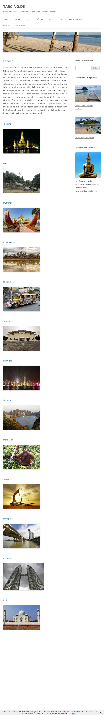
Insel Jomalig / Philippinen (84, 138)
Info (61, 19)
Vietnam (7, 400)
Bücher (40, 19)
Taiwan (6, 321)
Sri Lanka (7, 479)
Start (5, 19)
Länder (17, 19)
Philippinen (8, 281)
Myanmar (7, 203)
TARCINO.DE (14, 6)
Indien (6, 600)
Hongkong (7, 360)
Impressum (20, 25)
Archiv (51, 19)
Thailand (7, 124)
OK (73, 713)
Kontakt (7, 25)
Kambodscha (9, 242)
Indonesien (8, 439)
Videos (28, 19)
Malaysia (7, 558)
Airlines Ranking (76, 19)
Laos (5, 163)
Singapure (8, 518)
